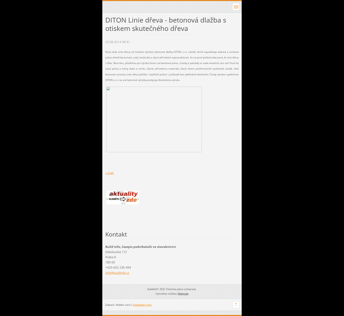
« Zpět (109, 173)
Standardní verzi (142, 304)
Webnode (183, 293)
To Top (236, 304)
